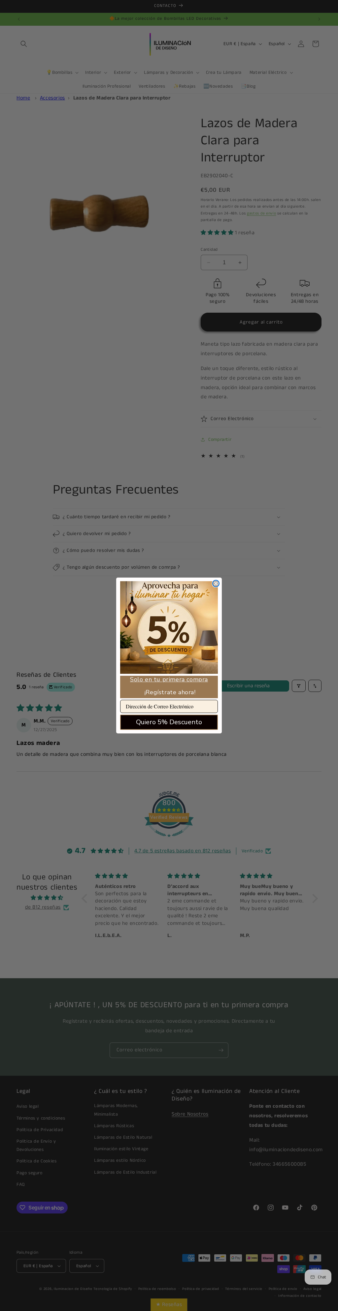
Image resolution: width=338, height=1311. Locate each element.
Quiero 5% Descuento (169, 722)
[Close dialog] (216, 583)
